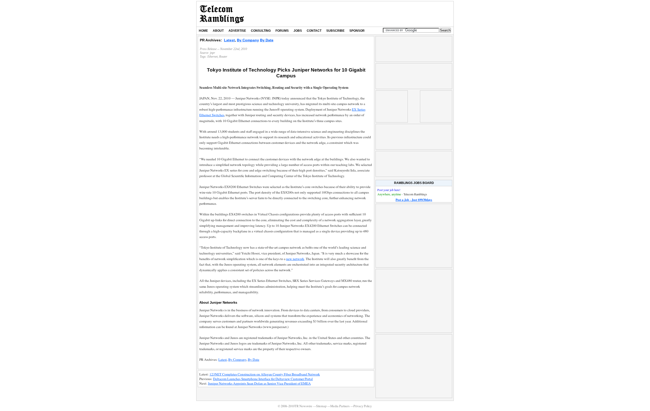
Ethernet (212, 56)
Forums (282, 30)
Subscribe (335, 30)
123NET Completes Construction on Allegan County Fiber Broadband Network (264, 374)
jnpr (212, 53)
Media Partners (340, 406)
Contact (314, 30)
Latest (229, 40)
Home (203, 30)
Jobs (298, 30)
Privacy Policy (362, 406)
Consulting (261, 30)
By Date (266, 40)
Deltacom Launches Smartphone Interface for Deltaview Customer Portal (263, 378)
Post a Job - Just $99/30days (414, 200)
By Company (248, 40)
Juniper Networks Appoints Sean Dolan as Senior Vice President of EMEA (259, 383)
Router (223, 56)
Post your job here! (388, 190)
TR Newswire (222, 14)
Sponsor (357, 30)
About (218, 30)
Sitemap (321, 406)
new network (295, 258)
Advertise (237, 30)
